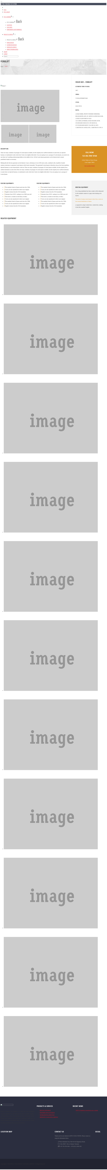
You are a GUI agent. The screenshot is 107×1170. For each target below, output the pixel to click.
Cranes (98, 1147)
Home (2, 66)
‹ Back (18, 21)
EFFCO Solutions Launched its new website (87, 1110)
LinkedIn (99, 1139)
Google (98, 1143)
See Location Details (89, 165)
